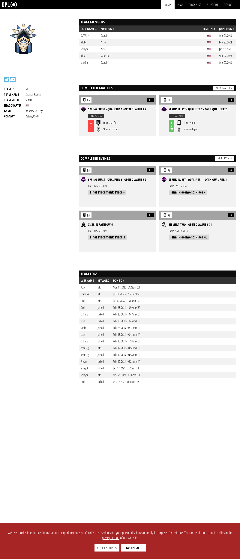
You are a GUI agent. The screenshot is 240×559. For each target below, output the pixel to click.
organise (194, 4)
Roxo (83, 287)
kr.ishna (84, 314)
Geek (83, 301)
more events (225, 158)
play (180, 4)
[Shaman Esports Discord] (13, 79)
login (168, 4)
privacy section (110, 537)
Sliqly (83, 328)
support (212, 4)
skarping (85, 294)
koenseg (85, 348)
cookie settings (107, 548)
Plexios (84, 361)
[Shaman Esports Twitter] (6, 79)
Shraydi (84, 368)
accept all (133, 548)
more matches (224, 88)
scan (83, 321)
